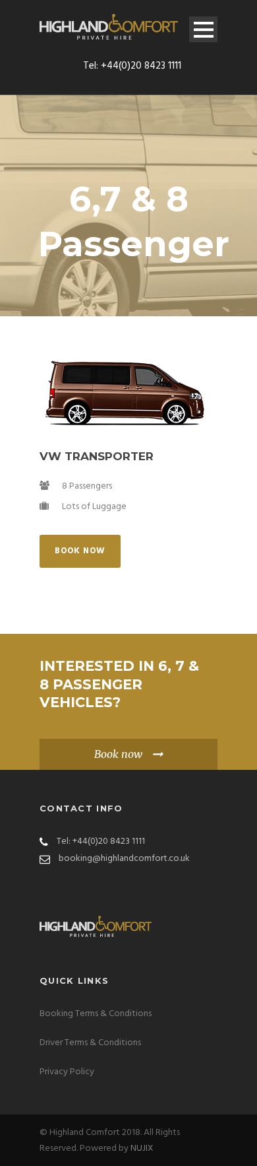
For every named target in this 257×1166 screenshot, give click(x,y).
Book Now (80, 551)
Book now (118, 754)
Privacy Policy (67, 1072)
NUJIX (142, 1148)
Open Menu (203, 29)
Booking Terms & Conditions (96, 1013)
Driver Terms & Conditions (90, 1042)
